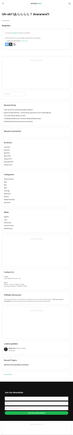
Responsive (7, 193)
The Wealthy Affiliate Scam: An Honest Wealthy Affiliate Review (22, 118)
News (5, 188)
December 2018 (8, 162)
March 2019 (7, 156)
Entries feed (7, 222)
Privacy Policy (24, 41)
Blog (5, 185)
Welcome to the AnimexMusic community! (16, 365)
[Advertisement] (15, 73)
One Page (7, 191)
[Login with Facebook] (7, 44)
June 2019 (7, 147)
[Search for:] (15, 94)
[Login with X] (10, 44)
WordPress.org (8, 228)
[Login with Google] (14, 44)
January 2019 (8, 159)
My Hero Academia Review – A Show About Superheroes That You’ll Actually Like (27, 112)
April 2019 (7, 153)
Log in (5, 219)
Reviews (6, 196)
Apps (5, 182)
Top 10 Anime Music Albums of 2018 (14, 115)
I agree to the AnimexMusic (17, 41)
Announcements (9, 179)
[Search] (69, 3)
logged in (15, 33)
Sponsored (7, 202)
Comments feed (8, 225)
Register (6, 217)
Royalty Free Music (9, 199)
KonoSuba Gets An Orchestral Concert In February (18, 121)
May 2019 (7, 150)
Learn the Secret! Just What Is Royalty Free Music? (18, 110)
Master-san (12, 348)
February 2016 (8, 165)
